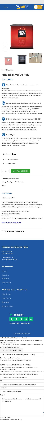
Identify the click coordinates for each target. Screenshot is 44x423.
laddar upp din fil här (15, 122)
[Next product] (41, 70)
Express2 (13, 182)
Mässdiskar (10, 70)
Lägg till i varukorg (20, 171)
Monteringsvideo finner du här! (11, 222)
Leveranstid (5, 278)
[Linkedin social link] (14, 185)
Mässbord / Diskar (7, 306)
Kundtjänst (5, 275)
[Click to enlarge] (5, 49)
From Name (3, 388)
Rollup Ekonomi (6, 294)
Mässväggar (5, 302)
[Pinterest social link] (12, 185)
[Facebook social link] (7, 185)
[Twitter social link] (10, 185)
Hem (3, 70)
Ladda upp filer (6, 282)
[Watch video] (5, 44)
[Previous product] (37, 70)
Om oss (4, 271)
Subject (2, 395)
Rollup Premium (6, 298)
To (1, 380)
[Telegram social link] (17, 185)
